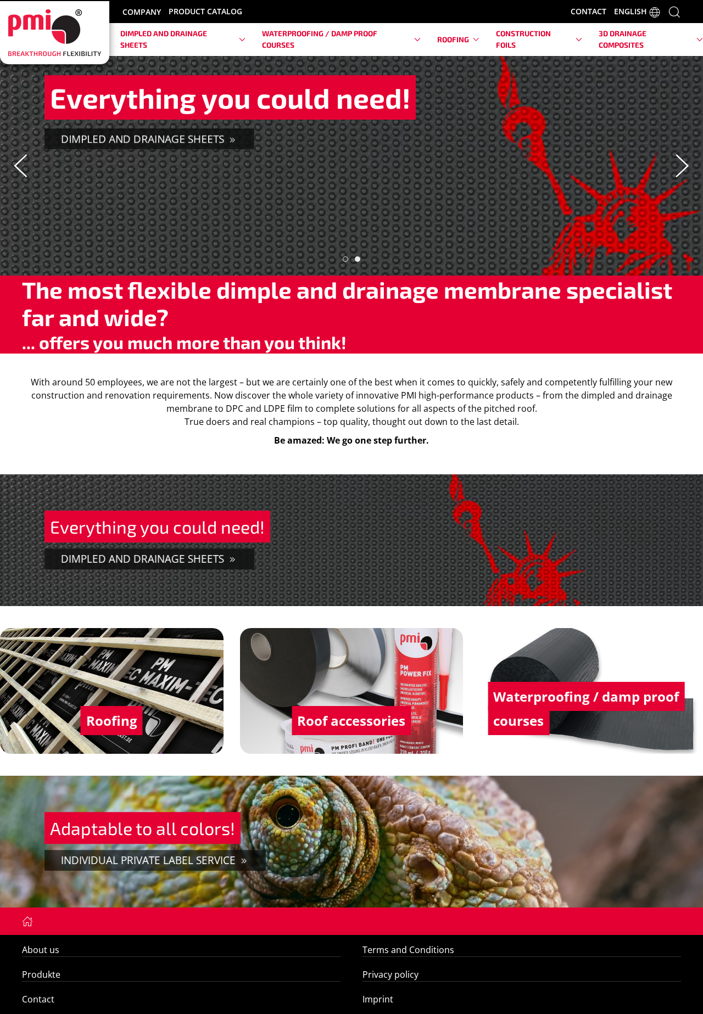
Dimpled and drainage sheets (144, 138)
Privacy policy (390, 974)
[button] (674, 11)
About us (40, 950)
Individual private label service (149, 860)
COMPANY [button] (141, 12)
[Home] (27, 920)
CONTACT (588, 11)
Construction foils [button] (523, 39)
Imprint (377, 999)
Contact (38, 999)
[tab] (345, 259)
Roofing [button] (453, 39)
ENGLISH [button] (631, 11)
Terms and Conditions (408, 950)
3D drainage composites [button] (622, 39)
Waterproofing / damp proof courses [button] (319, 39)
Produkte (41, 974)
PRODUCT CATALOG (205, 11)
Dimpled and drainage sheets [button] (163, 39)
